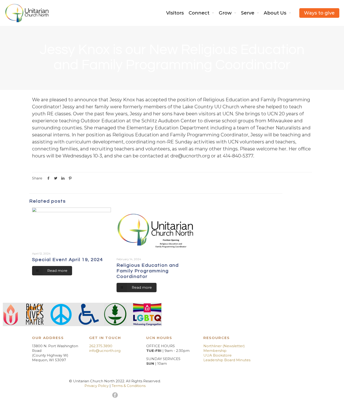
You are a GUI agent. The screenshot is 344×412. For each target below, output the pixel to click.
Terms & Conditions (129, 385)
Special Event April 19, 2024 (67, 259)
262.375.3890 (100, 346)
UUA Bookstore (217, 355)
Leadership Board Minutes (226, 360)
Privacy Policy (96, 385)
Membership (215, 350)
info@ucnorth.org (105, 350)
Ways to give (319, 13)
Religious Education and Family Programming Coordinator (148, 271)
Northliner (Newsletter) (224, 346)
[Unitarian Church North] (27, 13)
